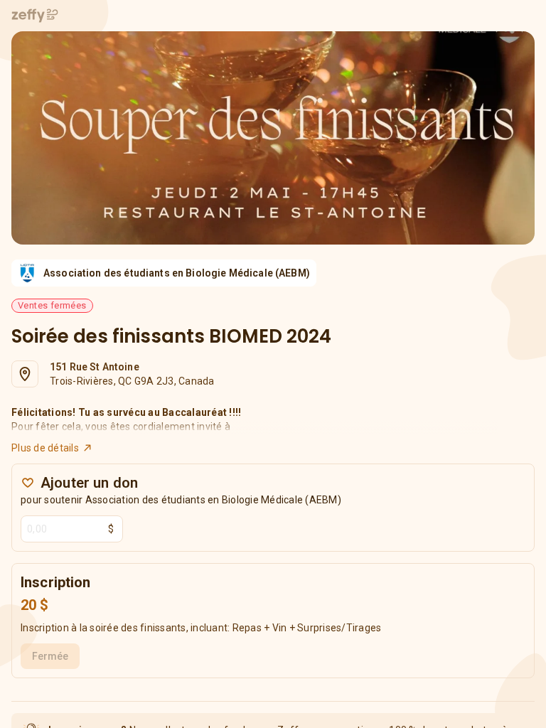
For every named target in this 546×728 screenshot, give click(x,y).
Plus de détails (45, 448)
